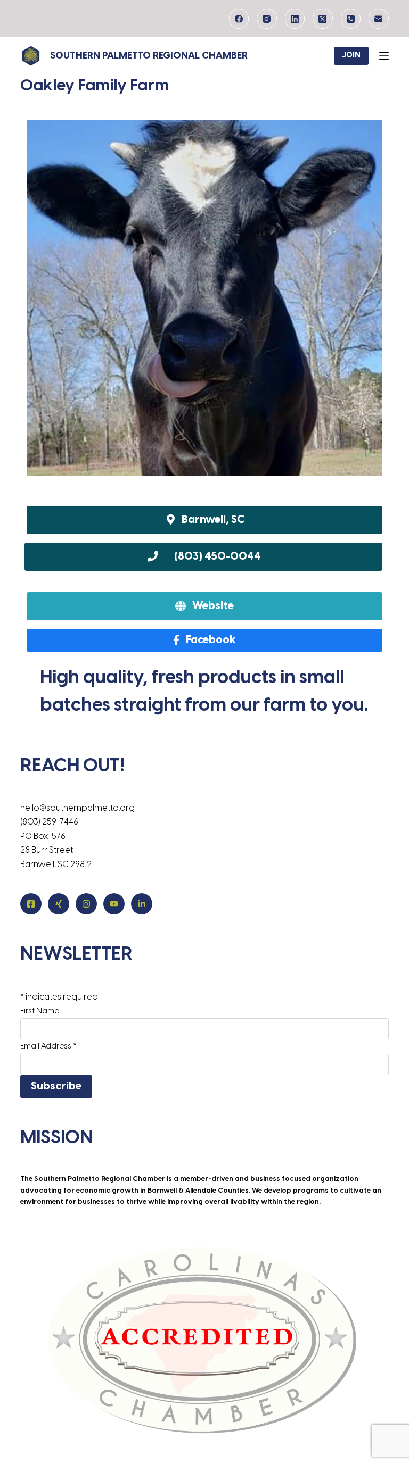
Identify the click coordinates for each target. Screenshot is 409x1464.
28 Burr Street (46, 850)
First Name (39, 1011)
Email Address (48, 1046)
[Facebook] (239, 19)
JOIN (351, 56)
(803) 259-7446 (49, 822)
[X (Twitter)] (323, 19)
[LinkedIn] (295, 19)
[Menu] (384, 56)
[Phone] (351, 19)
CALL (203, 557)
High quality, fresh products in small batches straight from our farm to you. (204, 692)
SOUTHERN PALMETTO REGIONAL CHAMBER (149, 56)
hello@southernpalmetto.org (77, 808)
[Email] (379, 19)
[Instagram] (267, 19)
